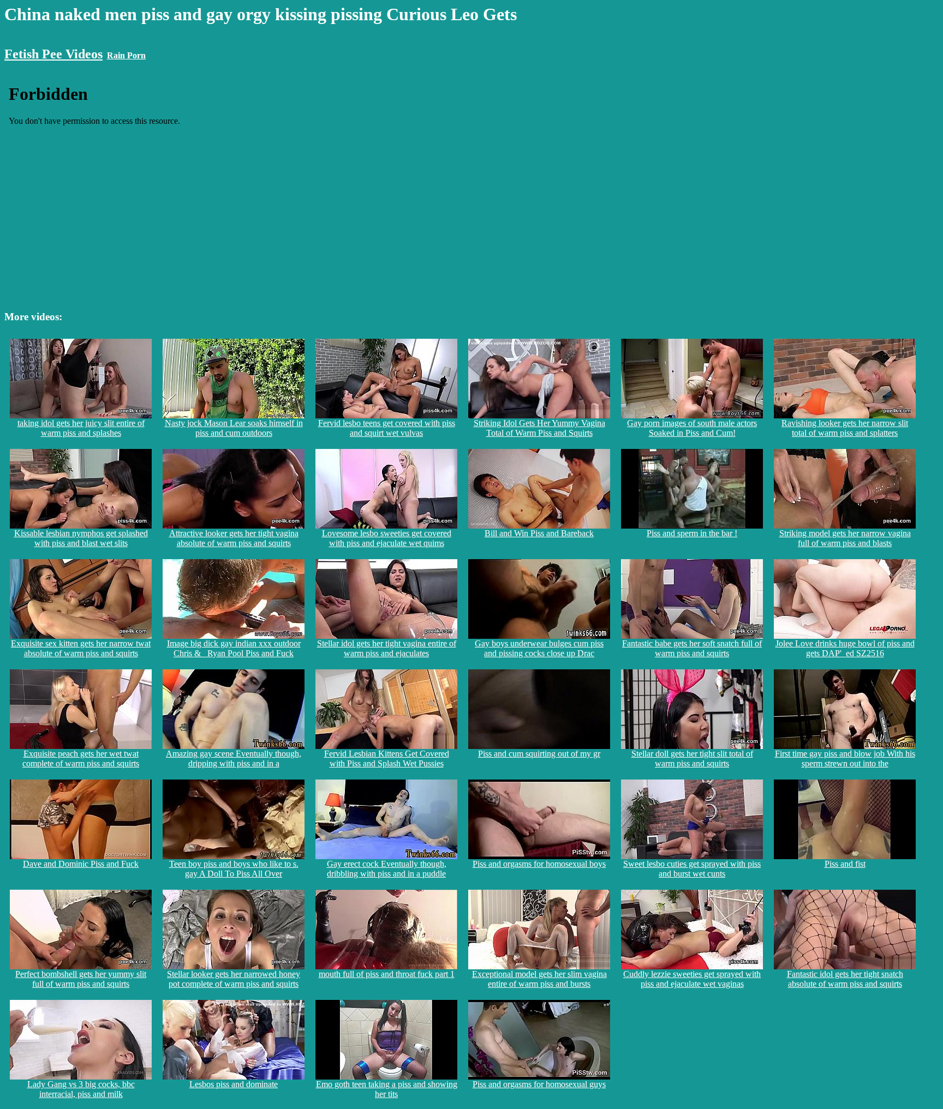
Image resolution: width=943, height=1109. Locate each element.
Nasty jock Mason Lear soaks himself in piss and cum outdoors (234, 427)
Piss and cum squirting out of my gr (539, 753)
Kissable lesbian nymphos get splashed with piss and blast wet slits (81, 538)
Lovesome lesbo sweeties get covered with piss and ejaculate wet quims (386, 538)
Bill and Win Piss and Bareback (539, 533)
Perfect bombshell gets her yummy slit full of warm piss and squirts (80, 978)
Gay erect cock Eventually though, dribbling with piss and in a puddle (386, 868)
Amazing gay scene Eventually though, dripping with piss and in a (233, 758)
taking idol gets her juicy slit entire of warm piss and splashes (81, 427)
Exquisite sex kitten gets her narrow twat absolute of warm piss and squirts (81, 648)
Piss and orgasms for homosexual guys (539, 1084)
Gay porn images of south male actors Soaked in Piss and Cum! (692, 427)
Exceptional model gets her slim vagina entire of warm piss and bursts (539, 978)
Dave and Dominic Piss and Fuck (81, 863)
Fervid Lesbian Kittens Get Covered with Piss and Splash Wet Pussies (386, 758)
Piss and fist (845, 863)
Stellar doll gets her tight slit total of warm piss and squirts (692, 758)
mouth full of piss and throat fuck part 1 (387, 974)
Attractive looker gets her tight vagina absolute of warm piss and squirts (234, 538)
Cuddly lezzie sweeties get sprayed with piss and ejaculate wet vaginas (692, 978)
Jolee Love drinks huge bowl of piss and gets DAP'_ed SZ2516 (845, 648)
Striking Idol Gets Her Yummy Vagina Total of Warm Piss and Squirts (539, 427)
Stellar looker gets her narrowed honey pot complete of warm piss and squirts (233, 978)
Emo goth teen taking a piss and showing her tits (386, 1089)
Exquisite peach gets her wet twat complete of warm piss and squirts (80, 758)
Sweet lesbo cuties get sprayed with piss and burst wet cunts (692, 868)
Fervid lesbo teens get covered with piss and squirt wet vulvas (386, 427)
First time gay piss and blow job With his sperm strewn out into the (845, 758)
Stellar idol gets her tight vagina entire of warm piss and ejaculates (386, 648)
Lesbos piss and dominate (233, 1084)
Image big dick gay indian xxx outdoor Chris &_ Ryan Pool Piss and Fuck (234, 648)
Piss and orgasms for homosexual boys (539, 863)
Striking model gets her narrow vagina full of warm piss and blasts (845, 538)
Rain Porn (126, 55)
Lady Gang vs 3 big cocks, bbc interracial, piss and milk (81, 1089)
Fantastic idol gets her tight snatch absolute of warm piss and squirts (845, 978)
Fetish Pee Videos (53, 54)
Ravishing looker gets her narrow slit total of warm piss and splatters (844, 427)
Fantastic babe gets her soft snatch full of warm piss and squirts (692, 648)
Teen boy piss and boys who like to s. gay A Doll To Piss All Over (234, 868)
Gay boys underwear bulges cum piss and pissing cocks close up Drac (539, 648)
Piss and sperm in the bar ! (692, 533)
